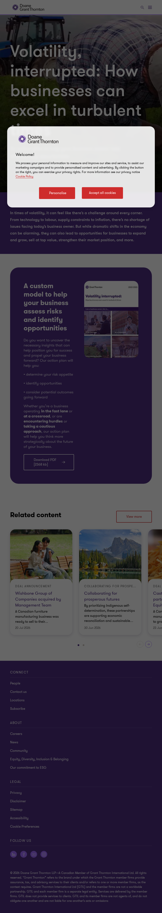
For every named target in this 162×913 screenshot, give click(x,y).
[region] (81, 166)
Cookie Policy (24, 176)
